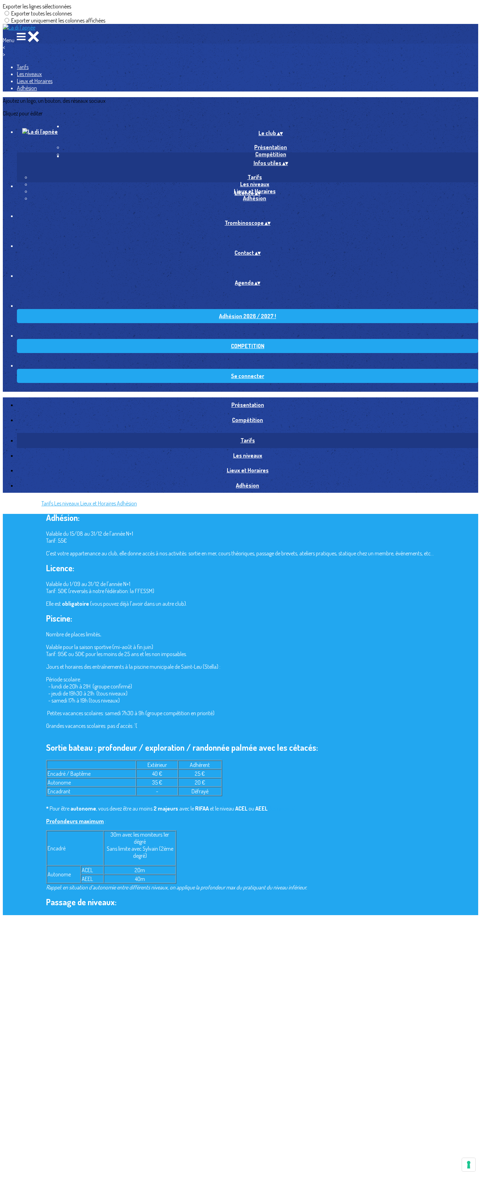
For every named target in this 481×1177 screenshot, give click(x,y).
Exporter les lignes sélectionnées (37, 6)
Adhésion (27, 88)
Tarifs (23, 66)
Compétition (247, 419)
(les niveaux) (282, 808)
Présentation (270, 147)
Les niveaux (29, 73)
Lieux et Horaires (34, 80)
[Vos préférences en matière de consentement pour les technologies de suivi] (468, 1164)
